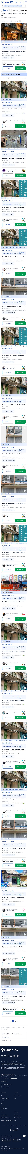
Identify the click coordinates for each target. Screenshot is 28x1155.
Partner (2, 1101)
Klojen (23, 1027)
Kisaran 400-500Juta (6, 1040)
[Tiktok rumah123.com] (18, 1055)
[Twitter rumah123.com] (5, 1056)
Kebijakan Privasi (4, 1115)
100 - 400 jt (6, 78)
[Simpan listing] (25, 25)
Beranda (2, 1027)
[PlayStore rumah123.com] (16, 1139)
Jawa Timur (14, 1027)
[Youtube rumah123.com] (11, 1056)
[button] (13, 6)
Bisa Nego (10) (15, 21)
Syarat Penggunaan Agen (6, 1120)
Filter (6, 10)
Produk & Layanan (5, 1098)
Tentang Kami (4, 1095)
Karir (2, 1103)
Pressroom (3, 1106)
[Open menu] (26, 2)
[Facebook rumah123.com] (2, 1056)
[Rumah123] (7, 2)
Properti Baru (15, 10)
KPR (15, 1098)
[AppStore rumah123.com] (6, 1139)
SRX (15, 1120)
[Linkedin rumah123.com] (14, 1055)
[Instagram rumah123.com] (8, 1056)
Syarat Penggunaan (5, 1117)
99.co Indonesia (17, 1115)
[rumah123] (14, 1050)
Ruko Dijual (8, 1027)
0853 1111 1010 (14, 1078)
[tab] (14, 1037)
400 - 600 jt (15, 78)
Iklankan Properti (17, 1095)
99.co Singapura (17, 1117)
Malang (19, 1027)
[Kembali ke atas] (24, 1136)
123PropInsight (4, 1108)
